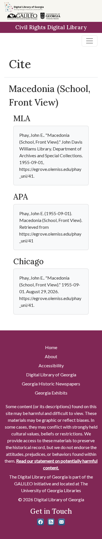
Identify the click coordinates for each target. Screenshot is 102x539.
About (51, 356)
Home (51, 347)
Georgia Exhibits (51, 392)
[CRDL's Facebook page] (40, 522)
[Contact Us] (61, 522)
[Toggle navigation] (89, 41)
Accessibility (51, 365)
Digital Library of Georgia (51, 374)
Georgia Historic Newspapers (51, 383)
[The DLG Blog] (51, 522)
